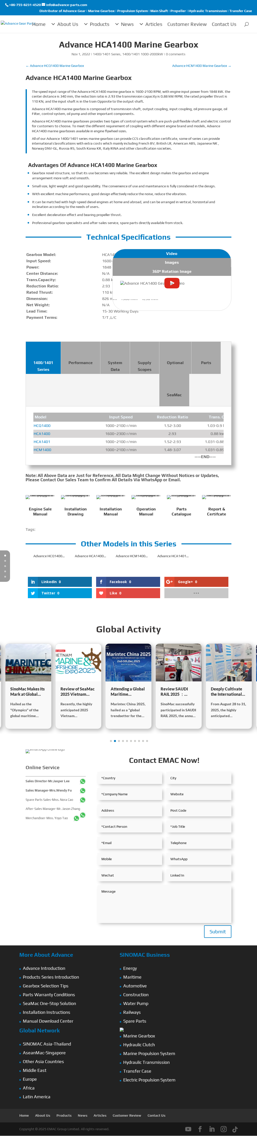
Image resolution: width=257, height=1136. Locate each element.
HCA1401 (42, 441)
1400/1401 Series (106, 54)
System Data (115, 366)
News (127, 24)
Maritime (132, 977)
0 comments (175, 54)
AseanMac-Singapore (44, 1052)
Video (171, 253)
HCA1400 (42, 433)
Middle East (34, 1070)
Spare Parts (134, 1021)
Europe (30, 1079)
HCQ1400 (42, 425)
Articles (153, 24)
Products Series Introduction (51, 977)
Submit (218, 931)
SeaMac (174, 394)
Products (99, 24)
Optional (175, 362)
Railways (132, 1012)
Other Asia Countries (43, 1061)
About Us (67, 24)
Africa (29, 1087)
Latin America (36, 1096)
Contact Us (224, 24)
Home (39, 24)
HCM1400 (42, 449)
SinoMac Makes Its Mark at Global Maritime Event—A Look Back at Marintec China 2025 (27, 691)
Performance (81, 362)
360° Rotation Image (171, 271)
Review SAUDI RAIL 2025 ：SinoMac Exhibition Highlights (178, 691)
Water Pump (135, 1003)
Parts (206, 362)
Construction (136, 994)
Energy (130, 968)
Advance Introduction (44, 968)
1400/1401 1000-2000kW (142, 54)
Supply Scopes (144, 366)
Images (172, 262)
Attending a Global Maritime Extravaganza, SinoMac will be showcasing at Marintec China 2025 (128, 691)
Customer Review (187, 24)
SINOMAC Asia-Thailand (47, 1043)
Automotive (135, 985)
